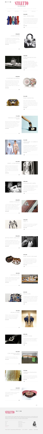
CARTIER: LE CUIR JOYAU (14, 201)
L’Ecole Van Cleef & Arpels (29, 183)
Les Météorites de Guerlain (13, 78)
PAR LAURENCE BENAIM (21, 6)
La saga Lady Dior (15, 35)
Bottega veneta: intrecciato (12, 237)
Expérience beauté (34, 11)
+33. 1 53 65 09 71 (25, 429)
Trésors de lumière (15, 312)
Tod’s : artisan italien (28, 16)
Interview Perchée (20, 421)
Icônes (6, 422)
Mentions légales (36, 429)
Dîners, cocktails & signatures (21, 422)
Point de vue (8, 11)
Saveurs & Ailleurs (17, 11)
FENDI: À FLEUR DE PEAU (28, 98)
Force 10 (25, 221)
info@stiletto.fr (31, 429)
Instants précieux (25, 11)
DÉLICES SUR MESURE (15, 389)
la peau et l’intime (27, 336)
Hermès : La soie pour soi (13, 163)
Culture (6, 423)
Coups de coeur (20, 423)
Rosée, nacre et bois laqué (30, 256)
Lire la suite (25, 25)
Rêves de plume (27, 293)
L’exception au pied (15, 275)
